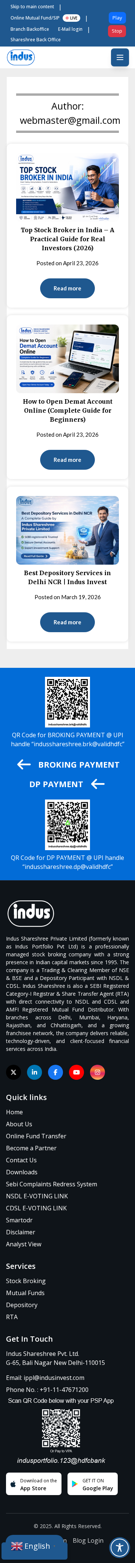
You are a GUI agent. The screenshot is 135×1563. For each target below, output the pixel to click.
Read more (67, 288)
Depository (22, 1305)
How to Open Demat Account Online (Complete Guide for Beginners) (67, 410)
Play (117, 17)
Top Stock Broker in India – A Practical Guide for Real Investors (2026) (67, 239)
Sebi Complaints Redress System (51, 1184)
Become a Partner (31, 1148)
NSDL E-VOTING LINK (37, 1196)
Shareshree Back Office (35, 39)
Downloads (22, 1172)
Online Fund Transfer (36, 1136)
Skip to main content (32, 6)
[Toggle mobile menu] (120, 57)
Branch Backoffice (29, 29)
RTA (12, 1317)
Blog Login (88, 1540)
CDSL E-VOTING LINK (36, 1208)
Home (14, 1112)
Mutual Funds (25, 1293)
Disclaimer (20, 1232)
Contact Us (21, 1160)
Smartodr (19, 1220)
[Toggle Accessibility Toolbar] (119, 1547)
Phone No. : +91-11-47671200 (47, 1390)
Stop (117, 30)
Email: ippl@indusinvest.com (45, 1378)
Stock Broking (26, 1281)
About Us (19, 1124)
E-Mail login (70, 29)
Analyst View (23, 1244)
